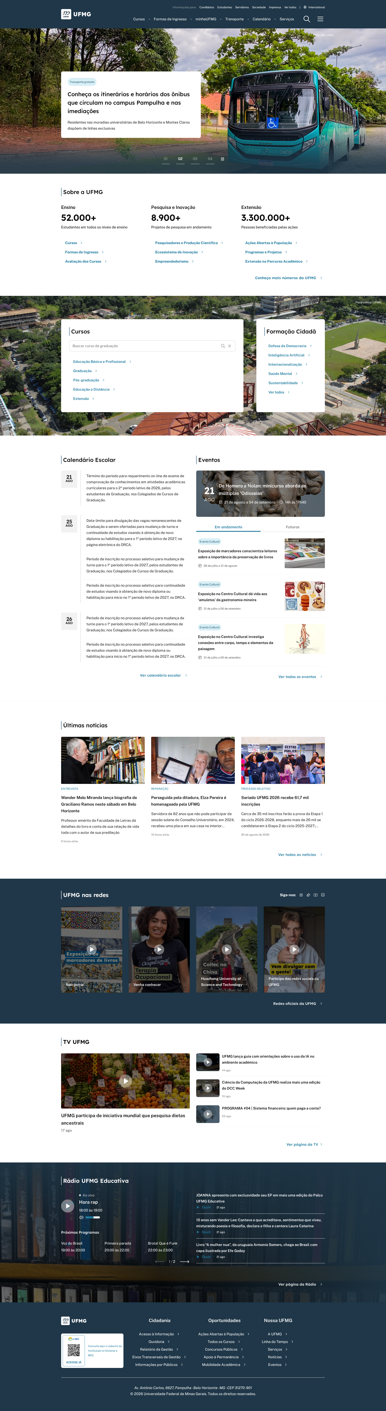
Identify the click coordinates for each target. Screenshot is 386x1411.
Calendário (262, 19)
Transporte (234, 19)
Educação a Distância (91, 389)
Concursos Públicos (221, 1349)
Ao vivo (88, 1195)
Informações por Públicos (156, 1364)
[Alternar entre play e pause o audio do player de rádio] (67, 1206)
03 (195, 159)
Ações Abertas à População (221, 1334)
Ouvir (206, 1207)
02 (180, 159)
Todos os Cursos (221, 1342)
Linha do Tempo (275, 1342)
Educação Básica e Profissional (99, 361)
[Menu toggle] (320, 19)
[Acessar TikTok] (308, 895)
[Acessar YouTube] (316, 895)
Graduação (82, 371)
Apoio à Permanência (221, 1357)
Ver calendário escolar (160, 675)
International (316, 7)
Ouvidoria (156, 1342)
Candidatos (206, 7)
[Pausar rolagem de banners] (222, 159)
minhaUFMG (206, 19)
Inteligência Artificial (286, 355)
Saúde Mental (280, 374)
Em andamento (228, 527)
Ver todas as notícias (297, 854)
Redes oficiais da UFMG (294, 1003)
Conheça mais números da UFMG (285, 278)
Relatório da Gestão (156, 1349)
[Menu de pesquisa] (306, 19)
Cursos (139, 19)
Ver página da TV (302, 1144)
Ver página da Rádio (297, 1284)
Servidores (242, 7)
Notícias (275, 1357)
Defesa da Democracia (287, 346)
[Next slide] (184, 1261)
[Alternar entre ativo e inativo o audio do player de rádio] (81, 1217)
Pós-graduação (86, 380)
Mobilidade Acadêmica (221, 1364)
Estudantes (224, 7)
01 (166, 159)
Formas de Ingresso (170, 19)
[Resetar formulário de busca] (229, 346)
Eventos (274, 1364)
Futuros (293, 527)
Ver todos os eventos (297, 676)
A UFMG (275, 1334)
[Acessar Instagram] (301, 895)
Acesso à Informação (156, 1334)
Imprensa (275, 7)
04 (210, 159)
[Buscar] (223, 346)
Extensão (81, 398)
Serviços (287, 19)
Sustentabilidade (283, 383)
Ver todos (290, 7)
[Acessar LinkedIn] (323, 895)
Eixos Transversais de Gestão (156, 1357)
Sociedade (259, 7)
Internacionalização (285, 364)
